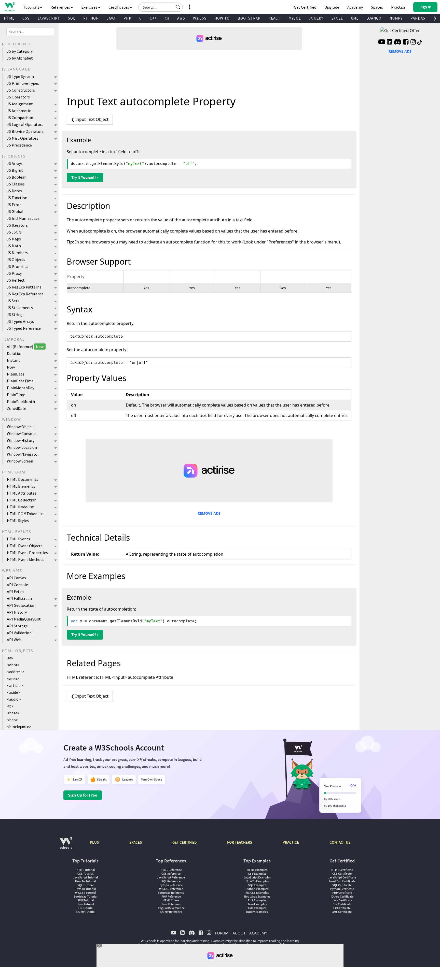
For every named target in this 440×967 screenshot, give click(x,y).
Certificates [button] (119, 7)
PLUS (94, 842)
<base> (13, 712)
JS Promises (17, 266)
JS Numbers (17, 252)
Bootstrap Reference (171, 892)
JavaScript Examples (257, 877)
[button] (178, 7)
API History (17, 612)
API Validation (19, 632)
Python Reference (171, 885)
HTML (9, 18)
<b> (10, 706)
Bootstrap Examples (257, 896)
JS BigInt (15, 170)
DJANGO (373, 18)
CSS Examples (257, 873)
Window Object (20, 426)
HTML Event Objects (25, 545)
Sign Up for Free (82, 795)
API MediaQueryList (24, 619)
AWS (181, 18)
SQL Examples (257, 885)
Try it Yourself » (85, 177)
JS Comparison (20, 117)
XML (355, 18)
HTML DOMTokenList (25, 513)
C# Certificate (342, 908)
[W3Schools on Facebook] (406, 42)
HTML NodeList (20, 506)
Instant (13, 360)
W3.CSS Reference (171, 889)
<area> (13, 678)
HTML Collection (21, 499)
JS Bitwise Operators (25, 131)
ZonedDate (16, 408)
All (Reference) (25, 346)
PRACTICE (291, 842)
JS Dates (14, 190)
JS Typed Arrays (20, 321)
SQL (71, 18)
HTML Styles (18, 520)
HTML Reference (171, 870)
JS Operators (18, 96)
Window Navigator (23, 454)
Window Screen (20, 461)
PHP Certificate (342, 892)
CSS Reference (171, 873)
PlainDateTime (20, 380)
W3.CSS (200, 18)
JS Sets (13, 300)
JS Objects (16, 259)
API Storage (17, 625)
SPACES (135, 842)
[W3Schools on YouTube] (381, 42)
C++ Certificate (342, 904)
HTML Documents (22, 479)
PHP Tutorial (85, 900)
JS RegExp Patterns (24, 287)
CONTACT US (339, 842)
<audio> (14, 699)
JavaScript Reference (171, 877)
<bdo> (12, 719)
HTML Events (18, 538)
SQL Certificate (342, 885)
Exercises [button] (89, 7)
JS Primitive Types (23, 83)
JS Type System (20, 76)
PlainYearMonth (21, 401)
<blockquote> (19, 726)
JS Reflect (16, 280)
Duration (14, 353)
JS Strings (15, 314)
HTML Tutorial (85, 870)
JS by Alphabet (20, 58)
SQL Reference (171, 881)
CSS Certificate (342, 873)
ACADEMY (258, 932)
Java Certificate (342, 900)
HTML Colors (171, 900)
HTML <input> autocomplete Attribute (136, 677)
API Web (14, 639)
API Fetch (15, 591)
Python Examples (257, 889)
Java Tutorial (85, 904)
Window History (20, 440)
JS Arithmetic (19, 110)
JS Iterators (17, 225)
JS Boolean (16, 177)
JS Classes (16, 183)
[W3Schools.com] (66, 845)
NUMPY (396, 18)
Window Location (22, 447)
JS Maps (14, 238)
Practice (398, 7)
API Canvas (16, 577)
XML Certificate (342, 912)
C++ (153, 18)
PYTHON (91, 18)
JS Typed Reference (24, 328)
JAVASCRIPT (48, 18)
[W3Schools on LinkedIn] (389, 42)
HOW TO (222, 18)
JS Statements (20, 307)
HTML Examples (257, 870)
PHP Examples (257, 900)
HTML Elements (21, 486)
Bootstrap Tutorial (85, 896)
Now (11, 367)
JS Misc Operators (22, 138)
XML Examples (257, 908)
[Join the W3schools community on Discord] (398, 42)
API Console (17, 584)
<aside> (13, 692)
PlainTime (16, 394)
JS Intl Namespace (23, 218)
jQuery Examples (257, 912)
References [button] (60, 7)
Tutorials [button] (31, 7)
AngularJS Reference (171, 908)
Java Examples (257, 904)
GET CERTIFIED (184, 842)
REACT (274, 18)
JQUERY (316, 18)
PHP (127, 18)
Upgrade (331, 7)
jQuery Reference (171, 912)
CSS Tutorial (85, 873)
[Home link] (9, 6)
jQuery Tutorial (85, 912)
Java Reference (171, 904)
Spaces (377, 7)
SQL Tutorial (85, 885)
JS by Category (20, 51)
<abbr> (13, 664)
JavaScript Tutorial (85, 877)
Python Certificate (342, 889)
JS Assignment (20, 103)
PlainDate (15, 374)
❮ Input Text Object (89, 119)
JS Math (14, 245)
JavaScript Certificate (342, 877)
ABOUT (238, 932)
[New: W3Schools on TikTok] (419, 42)
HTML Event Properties (27, 552)
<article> (15, 685)
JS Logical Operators (25, 124)
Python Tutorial (85, 889)
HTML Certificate (342, 870)
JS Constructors (21, 90)
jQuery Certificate (342, 896)
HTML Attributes (21, 493)
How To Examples (257, 881)
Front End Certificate (342, 881)
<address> (16, 671)
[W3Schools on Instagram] (413, 42)
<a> (10, 657)
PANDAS (417, 18)
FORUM (222, 932)
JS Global (15, 211)
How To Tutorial (85, 881)
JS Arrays (15, 163)
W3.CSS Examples (257, 892)
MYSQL (294, 18)
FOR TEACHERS (239, 842)
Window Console (21, 433)
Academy (355, 7)
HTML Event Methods (25, 559)
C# (167, 18)
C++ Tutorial (85, 908)
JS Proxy (14, 273)
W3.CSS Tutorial (85, 892)
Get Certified (305, 7)
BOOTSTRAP (249, 18)
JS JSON (14, 232)
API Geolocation (21, 605)
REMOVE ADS (209, 513)
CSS (26, 18)
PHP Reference (171, 896)
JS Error (14, 204)
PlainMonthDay (20, 387)
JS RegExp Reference (25, 293)
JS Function (17, 197)
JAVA (111, 18)
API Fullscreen (19, 598)
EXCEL (337, 18)
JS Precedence (19, 145)
